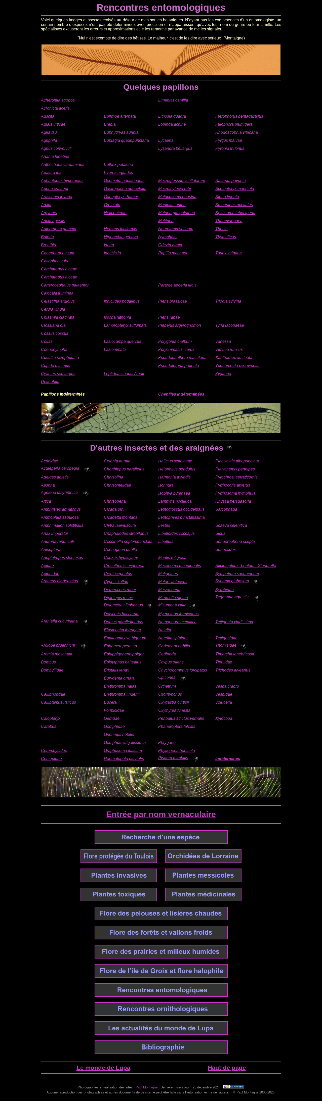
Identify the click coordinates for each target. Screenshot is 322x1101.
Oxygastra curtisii (173, 702)
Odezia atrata (170, 245)
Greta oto (112, 205)
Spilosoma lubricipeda (235, 213)
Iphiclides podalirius (122, 301)
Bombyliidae (52, 670)
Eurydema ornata (119, 678)
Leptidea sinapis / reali (124, 373)
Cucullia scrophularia (60, 357)
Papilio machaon (173, 253)
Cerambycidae (54, 750)
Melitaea (166, 221)
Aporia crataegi (54, 188)
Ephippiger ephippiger (124, 654)
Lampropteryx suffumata (125, 325)
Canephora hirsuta (57, 253)
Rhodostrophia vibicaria (236, 132)
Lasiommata (115, 349)
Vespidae (223, 694)
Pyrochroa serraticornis (236, 477)
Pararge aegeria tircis (177, 285)
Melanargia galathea (176, 213)
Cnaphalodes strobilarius (126, 533)
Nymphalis (167, 237)
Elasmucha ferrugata (122, 630)
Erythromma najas (120, 686)
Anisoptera (50, 549)
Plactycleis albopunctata (237, 461)
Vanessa (223, 341)
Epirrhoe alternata (120, 116)
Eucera (110, 702)
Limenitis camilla (173, 100)
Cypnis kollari (116, 582)
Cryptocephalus (118, 573)
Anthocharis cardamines (62, 164)
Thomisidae (225, 645)
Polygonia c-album (175, 341)
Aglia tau (49, 132)
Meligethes (168, 573)
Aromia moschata (56, 654)
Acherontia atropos (58, 100)
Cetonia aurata (117, 461)
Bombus (48, 662)
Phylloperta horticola (176, 750)
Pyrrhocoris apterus (232, 485)
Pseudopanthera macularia (182, 357)
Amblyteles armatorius (61, 509)
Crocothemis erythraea (124, 565)
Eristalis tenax (116, 670)
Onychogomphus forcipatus (182, 670)
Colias (47, 341)
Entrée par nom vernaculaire (161, 814)
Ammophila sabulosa (60, 517)
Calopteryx (51, 718)
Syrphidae (224, 590)
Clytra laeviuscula (120, 525)
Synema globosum (232, 581)
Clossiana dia (53, 325)
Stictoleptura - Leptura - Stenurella (245, 565)
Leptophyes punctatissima (181, 517)
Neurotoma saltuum (175, 229)
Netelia (164, 630)
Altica (46, 501)
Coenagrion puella (120, 549)
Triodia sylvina (228, 301)
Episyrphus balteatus (122, 662)
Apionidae (50, 573)
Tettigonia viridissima (234, 622)
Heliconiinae (115, 213)
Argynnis (49, 213)
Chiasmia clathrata (57, 317)
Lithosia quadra (172, 116)
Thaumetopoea (229, 221)
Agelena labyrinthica (59, 492)
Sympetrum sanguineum (237, 573)
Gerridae (111, 718)
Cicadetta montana (121, 517)
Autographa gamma (58, 229)
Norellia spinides (173, 638)
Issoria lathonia (117, 317)
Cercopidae (51, 758)
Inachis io (112, 253)
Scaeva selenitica (231, 525)
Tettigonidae (226, 638)
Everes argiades (118, 172)
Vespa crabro (227, 686)
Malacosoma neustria (177, 197)
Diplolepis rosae (118, 598)
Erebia (110, 124)
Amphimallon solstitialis (62, 525)
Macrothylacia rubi (174, 188)
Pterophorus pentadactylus (239, 116)
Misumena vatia (172, 605)
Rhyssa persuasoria (233, 501)
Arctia (46, 205)
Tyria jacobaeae (229, 325)
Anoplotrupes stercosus (62, 557)
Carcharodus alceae (59, 269)
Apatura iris (51, 172)
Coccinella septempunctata (128, 541)
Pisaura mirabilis (173, 758)
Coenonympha (54, 349)
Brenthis (49, 245)
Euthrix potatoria (118, 164)
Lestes (164, 525)
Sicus (220, 533)
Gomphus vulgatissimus (125, 742)
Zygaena (223, 373)
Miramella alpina (173, 598)
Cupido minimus (55, 365)
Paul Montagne (146, 1087)
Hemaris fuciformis (120, 229)
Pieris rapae (169, 317)
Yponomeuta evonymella (237, 365)
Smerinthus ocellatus (234, 205)
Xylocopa (223, 718)
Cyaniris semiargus (58, 373)
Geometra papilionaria (124, 180)
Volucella (223, 702)
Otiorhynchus (170, 694)
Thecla (221, 229)
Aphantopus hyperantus (62, 180)
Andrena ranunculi (57, 541)
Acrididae (49, 461)
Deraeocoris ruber (120, 590)
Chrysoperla (115, 501)
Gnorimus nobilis (119, 734)
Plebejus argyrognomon (179, 325)
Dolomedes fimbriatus (123, 605)
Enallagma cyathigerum (125, 638)
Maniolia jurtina (172, 205)
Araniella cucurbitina (59, 621)
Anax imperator (54, 533)
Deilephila (50, 381)
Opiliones (166, 677)
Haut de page (227, 1067)
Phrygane (167, 742)
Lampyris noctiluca (175, 501)
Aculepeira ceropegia (60, 468)
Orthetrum (167, 686)
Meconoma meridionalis (179, 565)
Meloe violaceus (172, 582)
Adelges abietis (55, 477)
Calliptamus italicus (58, 702)
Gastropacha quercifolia (125, 188)
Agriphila (49, 140)
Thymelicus (225, 237)
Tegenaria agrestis (232, 597)
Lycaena (166, 140)
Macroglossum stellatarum (181, 180)
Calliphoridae (53, 694)
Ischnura (166, 485)
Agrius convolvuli (56, 148)
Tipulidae (223, 662)
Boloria (47, 237)
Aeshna (48, 485)
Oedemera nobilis (174, 646)
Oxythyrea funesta (174, 710)
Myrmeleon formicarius (178, 614)
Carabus (48, 726)
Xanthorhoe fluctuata (233, 357)
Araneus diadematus (59, 581)
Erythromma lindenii (122, 694)
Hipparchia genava (121, 237)
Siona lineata (227, 197)
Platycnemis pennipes (235, 469)
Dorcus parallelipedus (123, 622)
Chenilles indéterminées (181, 394)
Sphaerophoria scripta (235, 541)
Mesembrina (169, 590)
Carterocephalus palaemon (65, 285)
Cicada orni (114, 509)
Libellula (166, 541)
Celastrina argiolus (58, 301)
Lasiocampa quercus (122, 341)
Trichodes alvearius (232, 670)
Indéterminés (227, 758)
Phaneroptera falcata (176, 726)
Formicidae (114, 710)
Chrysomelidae (117, 485)
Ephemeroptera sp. (121, 646)
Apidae (47, 565)
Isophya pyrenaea (174, 493)
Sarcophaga (226, 509)
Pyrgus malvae (228, 140)
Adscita (47, 116)
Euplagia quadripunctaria (126, 140)
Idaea (109, 245)
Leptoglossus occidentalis (181, 509)
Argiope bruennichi (58, 645)
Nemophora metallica (177, 622)
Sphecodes (225, 549)
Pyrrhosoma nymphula (235, 493)
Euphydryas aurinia (121, 132)
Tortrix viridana (228, 253)
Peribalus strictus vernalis (181, 718)
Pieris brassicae (172, 301)
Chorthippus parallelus (124, 469)
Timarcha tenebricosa (234, 654)
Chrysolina (113, 477)
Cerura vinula (53, 309)
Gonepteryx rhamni (121, 197)
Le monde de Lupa (103, 1067)
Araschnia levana (56, 197)
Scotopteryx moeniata (234, 188)
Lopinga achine (172, 124)
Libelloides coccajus (176, 533)
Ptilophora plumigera (234, 124)
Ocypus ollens (171, 662)
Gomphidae (114, 726)
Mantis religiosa (172, 557)
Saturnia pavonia (230, 180)
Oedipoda (167, 654)
